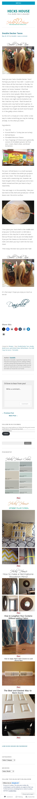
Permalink (15, 350)
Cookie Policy (12, 791)
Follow (6, 433)
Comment (25, 404)
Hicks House (18, 11)
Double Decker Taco (23, 346)
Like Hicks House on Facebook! (14, 746)
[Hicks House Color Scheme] (18, 496)
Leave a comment (22, 36)
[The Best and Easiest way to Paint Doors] (18, 735)
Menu (18, 3)
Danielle (14, 36)
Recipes (11, 346)
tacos (9, 350)
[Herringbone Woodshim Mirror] (18, 611)
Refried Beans (24, 348)
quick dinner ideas (15, 348)
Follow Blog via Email (11, 424)
